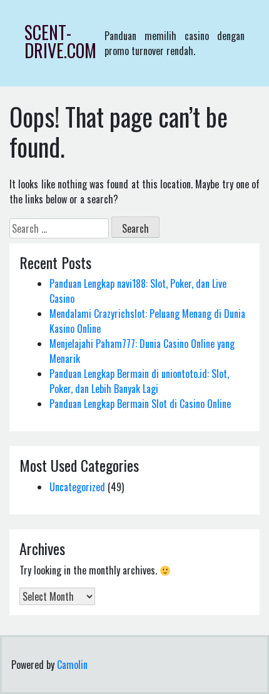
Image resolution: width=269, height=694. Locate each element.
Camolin (72, 664)
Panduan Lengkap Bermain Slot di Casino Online (140, 403)
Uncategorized (77, 486)
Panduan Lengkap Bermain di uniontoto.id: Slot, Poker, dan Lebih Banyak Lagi (139, 381)
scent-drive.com (60, 41)
